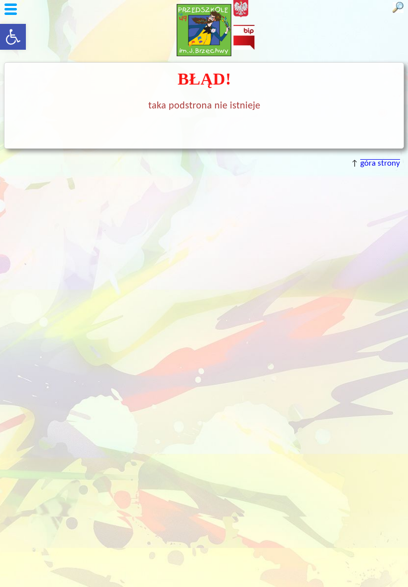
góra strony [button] (380, 164)
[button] (13, 37)
